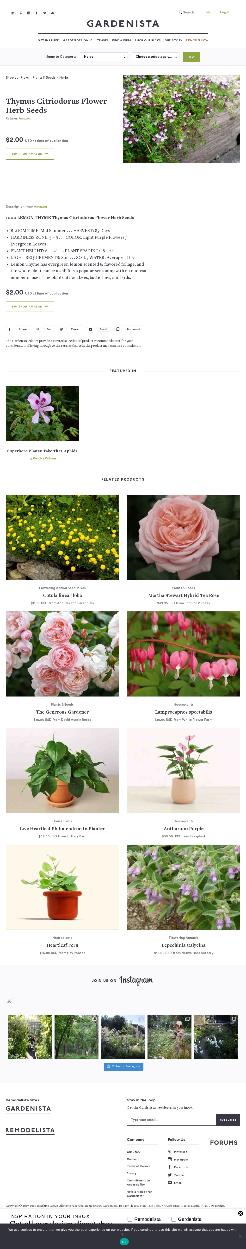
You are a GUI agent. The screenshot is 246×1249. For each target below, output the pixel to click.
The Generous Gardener (62, 712)
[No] (240, 1236)
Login (224, 12)
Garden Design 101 (78, 40)
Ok (124, 1242)
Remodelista (197, 40)
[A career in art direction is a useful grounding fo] (216, 1037)
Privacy (132, 1173)
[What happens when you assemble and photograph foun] (76, 1037)
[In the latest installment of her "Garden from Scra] (123, 1037)
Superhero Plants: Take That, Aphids (42, 451)
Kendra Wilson (44, 458)
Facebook (181, 1167)
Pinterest (180, 1151)
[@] (20, 1004)
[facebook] (36, 13)
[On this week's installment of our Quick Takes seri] (169, 1037)
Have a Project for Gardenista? (139, 1194)
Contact (133, 1159)
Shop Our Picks (148, 40)
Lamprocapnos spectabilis (183, 712)
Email (178, 1182)
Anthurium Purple (183, 829)
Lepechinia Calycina (183, 945)
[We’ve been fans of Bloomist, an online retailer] (30, 1037)
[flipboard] (13, 13)
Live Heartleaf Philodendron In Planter (62, 829)
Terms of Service (138, 1166)
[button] (185, 12)
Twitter (179, 1175)
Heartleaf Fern (62, 945)
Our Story (174, 40)
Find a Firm (121, 40)
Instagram (181, 1159)
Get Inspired (48, 40)
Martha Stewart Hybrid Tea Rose (183, 595)
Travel (103, 40)
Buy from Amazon (27, 154)
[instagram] (28, 13)
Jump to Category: (61, 56)
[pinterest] (21, 13)
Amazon (25, 118)
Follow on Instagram (126, 1066)
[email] (52, 13)
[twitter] (44, 13)
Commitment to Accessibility (138, 1182)
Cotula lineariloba (62, 595)
